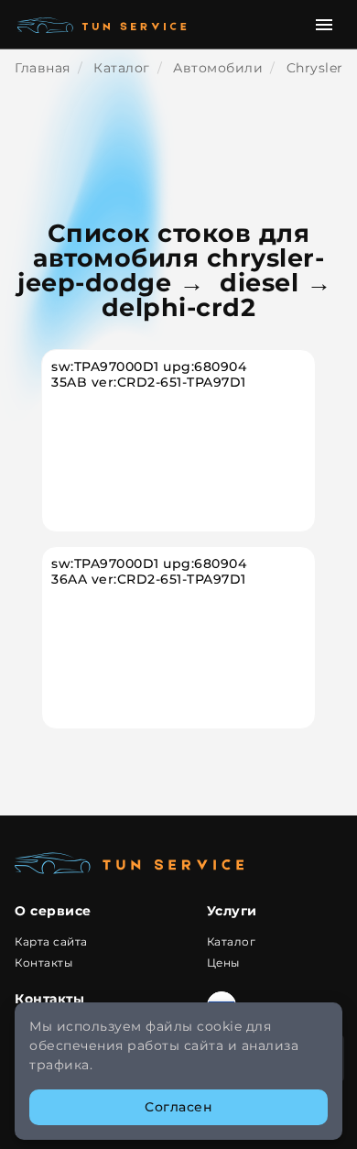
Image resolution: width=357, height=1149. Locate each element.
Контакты (43, 962)
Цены (223, 962)
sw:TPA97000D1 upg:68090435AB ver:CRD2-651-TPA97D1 (148, 374)
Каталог (231, 941)
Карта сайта (51, 941)
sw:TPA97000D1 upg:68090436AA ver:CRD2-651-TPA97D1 (148, 571)
